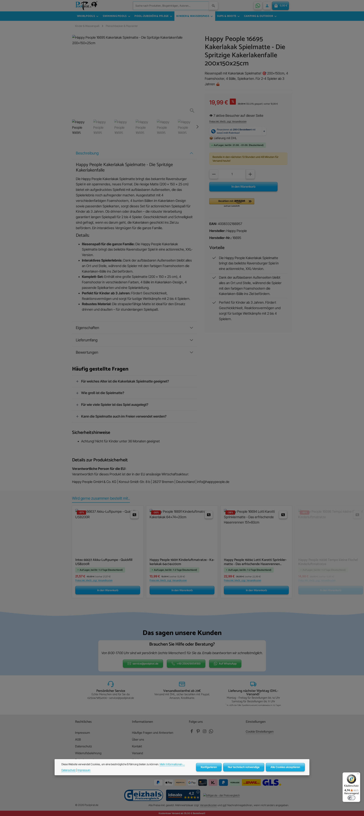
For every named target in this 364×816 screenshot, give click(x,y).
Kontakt (137, 746)
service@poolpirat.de (145, 663)
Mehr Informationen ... (172, 764)
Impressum (82, 732)
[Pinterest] (198, 732)
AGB (78, 739)
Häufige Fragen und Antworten (152, 732)
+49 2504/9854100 (189, 663)
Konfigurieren (209, 767)
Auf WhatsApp (228, 663)
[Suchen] (213, 6)
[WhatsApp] (258, 6)
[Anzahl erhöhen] (250, 174)
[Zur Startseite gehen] (86, 5)
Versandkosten (208, 805)
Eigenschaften (87, 327)
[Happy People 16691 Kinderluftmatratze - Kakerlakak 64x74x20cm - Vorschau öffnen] (209, 514)
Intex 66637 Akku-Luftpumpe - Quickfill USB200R (103, 562)
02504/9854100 (97, 698)
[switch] (351, 798)
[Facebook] (192, 732)
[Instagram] (204, 732)
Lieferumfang (86, 340)
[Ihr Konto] (267, 6)
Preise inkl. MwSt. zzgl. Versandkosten (227, 121)
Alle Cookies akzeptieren (285, 767)
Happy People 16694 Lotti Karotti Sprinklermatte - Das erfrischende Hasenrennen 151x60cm (255, 562)
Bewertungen (87, 352)
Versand (137, 753)
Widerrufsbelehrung (88, 753)
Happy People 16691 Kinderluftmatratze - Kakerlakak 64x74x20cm (182, 562)
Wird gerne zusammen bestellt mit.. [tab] (101, 498)
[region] (134, 84)
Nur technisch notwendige (244, 767)
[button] (231, 202)
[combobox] (171, 6)
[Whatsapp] (211, 732)
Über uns (138, 739)
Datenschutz (83, 746)
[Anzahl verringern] (213, 174)
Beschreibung (87, 153)
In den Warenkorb (243, 186)
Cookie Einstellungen (260, 731)
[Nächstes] (197, 127)
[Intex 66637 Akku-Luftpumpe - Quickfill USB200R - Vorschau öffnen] (134, 514)
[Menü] (358, 774)
